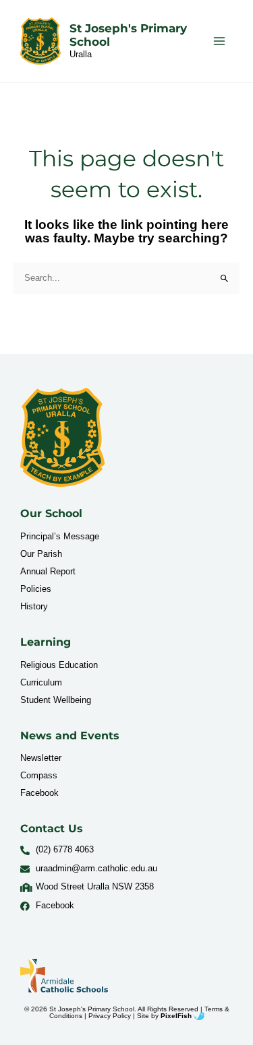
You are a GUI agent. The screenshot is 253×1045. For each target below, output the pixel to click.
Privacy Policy (109, 1015)
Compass (38, 775)
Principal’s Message (59, 536)
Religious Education (59, 665)
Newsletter (40, 758)
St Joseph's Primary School (128, 35)
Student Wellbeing (55, 700)
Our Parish (41, 554)
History (34, 606)
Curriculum (41, 682)
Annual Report (48, 571)
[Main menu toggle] (219, 41)
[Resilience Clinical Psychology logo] (62, 437)
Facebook (39, 793)
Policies (35, 589)
